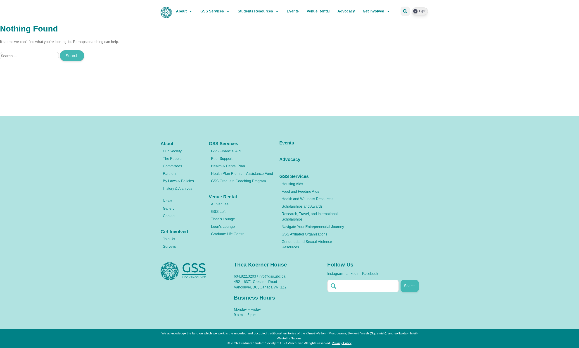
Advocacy (346, 11)
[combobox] (363, 286)
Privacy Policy (341, 343)
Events (293, 11)
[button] (405, 11)
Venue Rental (318, 11)
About (181, 11)
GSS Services (212, 11)
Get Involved (373, 11)
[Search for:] (30, 56)
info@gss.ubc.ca (272, 276)
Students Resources (255, 11)
